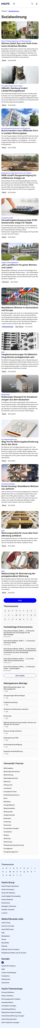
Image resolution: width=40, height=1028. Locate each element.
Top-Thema (19, 327)
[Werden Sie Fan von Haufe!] (2, 962)
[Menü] (14, 4)
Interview (5, 282)
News (4, 60)
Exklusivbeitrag (7, 327)
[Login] (37, 4)
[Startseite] (6, 3)
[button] (20, 600)
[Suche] (32, 4)
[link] (4, 11)
